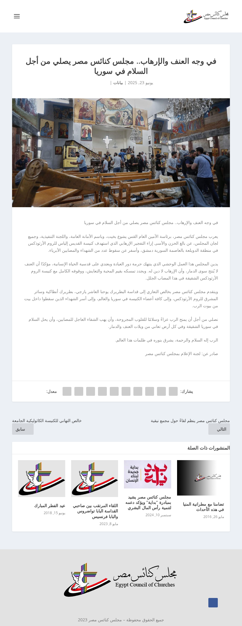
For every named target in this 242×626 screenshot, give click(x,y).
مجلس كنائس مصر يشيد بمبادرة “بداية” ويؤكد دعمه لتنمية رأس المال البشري (148, 502)
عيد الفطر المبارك (49, 505)
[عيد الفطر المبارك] (41, 478)
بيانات (118, 82)
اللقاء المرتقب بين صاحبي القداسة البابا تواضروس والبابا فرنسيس (95, 511)
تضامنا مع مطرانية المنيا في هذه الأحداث (203, 506)
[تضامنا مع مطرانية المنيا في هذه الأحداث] (200, 478)
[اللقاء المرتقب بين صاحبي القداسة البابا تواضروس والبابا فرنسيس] (94, 478)
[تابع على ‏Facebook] (213, 602)
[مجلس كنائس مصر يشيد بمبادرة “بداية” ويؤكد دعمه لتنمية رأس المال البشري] (147, 474)
